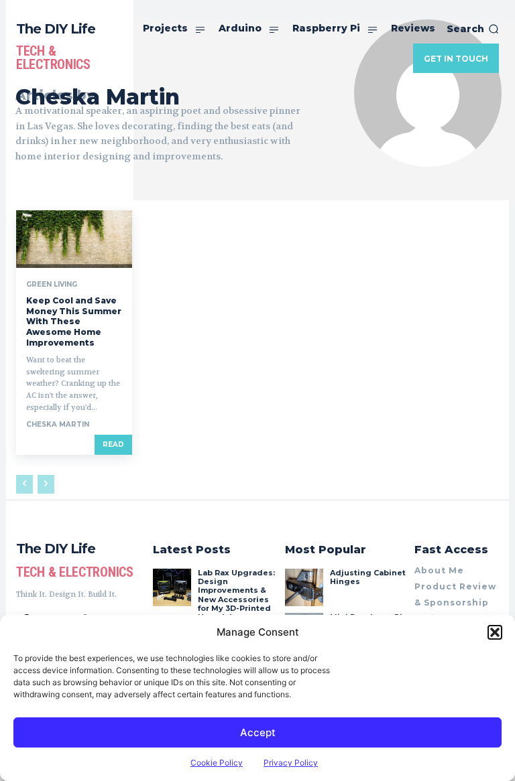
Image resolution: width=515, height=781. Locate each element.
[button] (495, 632)
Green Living (51, 284)
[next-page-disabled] (46, 484)
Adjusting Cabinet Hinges (368, 577)
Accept (258, 732)
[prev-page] (24, 484)
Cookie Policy (216, 763)
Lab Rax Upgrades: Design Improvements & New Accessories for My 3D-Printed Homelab (236, 595)
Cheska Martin (57, 424)
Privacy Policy (291, 763)
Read (113, 444)
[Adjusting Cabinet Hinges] (304, 587)
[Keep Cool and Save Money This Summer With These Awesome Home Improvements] (74, 239)
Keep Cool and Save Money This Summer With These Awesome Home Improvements (73, 321)
